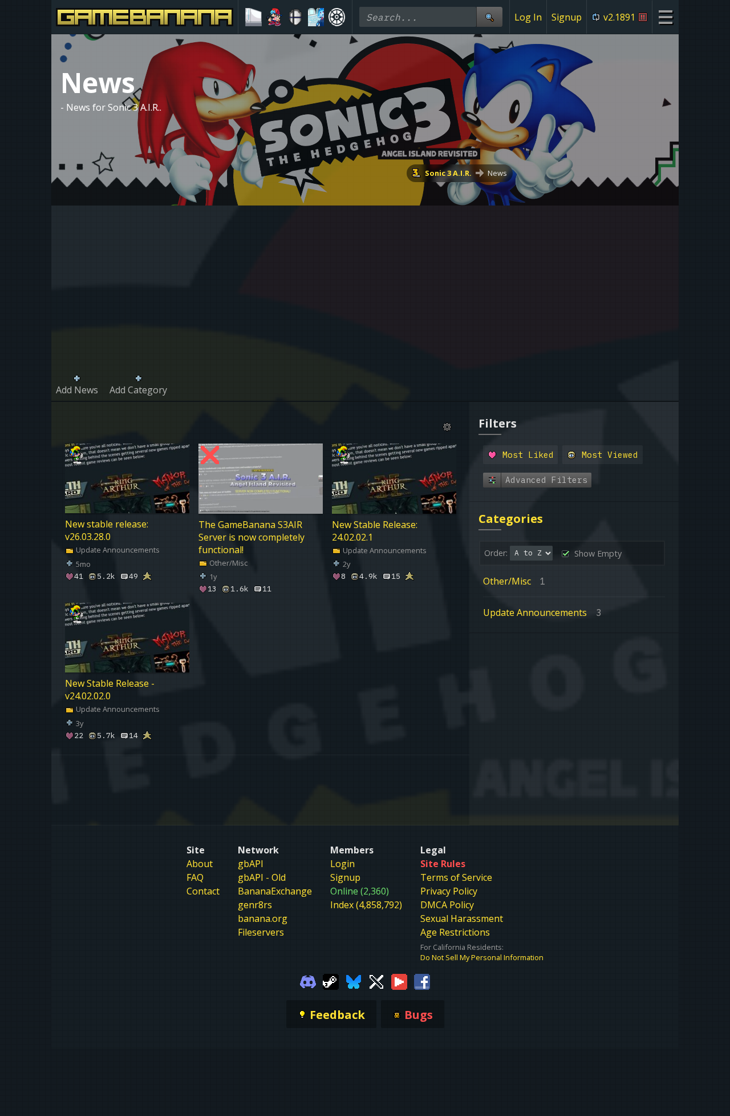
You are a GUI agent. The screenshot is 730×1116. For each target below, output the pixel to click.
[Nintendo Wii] (253, 17)
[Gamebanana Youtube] (399, 980)
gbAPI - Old (262, 877)
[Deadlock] (336, 17)
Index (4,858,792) (366, 905)
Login (342, 863)
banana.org (262, 918)
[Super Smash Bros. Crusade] (295, 17)
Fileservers (261, 932)
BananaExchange (275, 891)
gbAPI (250, 863)
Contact (203, 891)
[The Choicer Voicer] (316, 17)
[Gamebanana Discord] (308, 980)
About (199, 863)
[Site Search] (489, 17)
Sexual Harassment (461, 918)
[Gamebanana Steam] (331, 980)
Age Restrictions (455, 932)
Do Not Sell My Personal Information (482, 957)
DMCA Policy (447, 905)
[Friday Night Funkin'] (274, 17)
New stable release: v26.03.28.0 (106, 530)
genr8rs (255, 905)
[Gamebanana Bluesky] (353, 980)
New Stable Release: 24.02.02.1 (374, 530)
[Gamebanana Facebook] (422, 980)
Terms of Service (456, 877)
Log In (528, 17)
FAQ (195, 877)
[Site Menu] (665, 17)
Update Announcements (117, 550)
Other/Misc (228, 562)
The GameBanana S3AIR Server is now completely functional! (251, 536)
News (497, 173)
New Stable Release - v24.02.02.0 (110, 690)
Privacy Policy (448, 891)
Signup (566, 17)
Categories (510, 518)
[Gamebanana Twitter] (376, 980)
